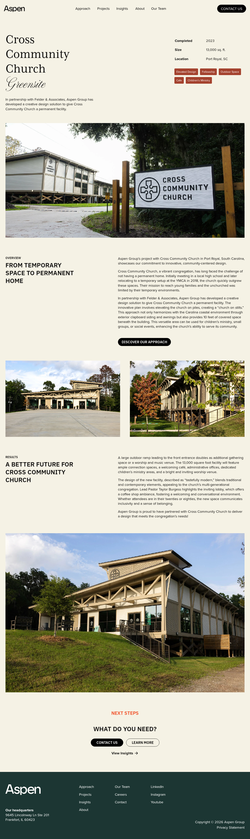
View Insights (122, 753)
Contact (121, 802)
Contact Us (107, 742)
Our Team (158, 8)
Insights (122, 8)
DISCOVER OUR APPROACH (144, 341)
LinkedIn (157, 786)
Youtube (157, 802)
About (140, 8)
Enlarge (26, 227)
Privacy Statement (231, 827)
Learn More (143, 742)
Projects (103, 8)
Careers (121, 794)
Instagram (158, 794)
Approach (82, 8)
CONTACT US (231, 8)
